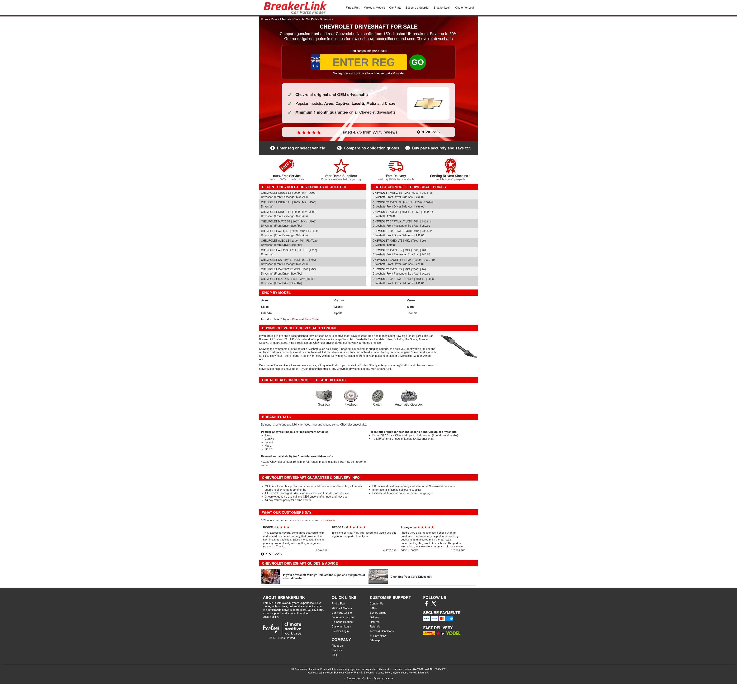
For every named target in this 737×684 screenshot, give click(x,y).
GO (417, 62)
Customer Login (465, 7)
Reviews (337, 650)
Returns (374, 622)
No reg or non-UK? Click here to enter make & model (368, 73)
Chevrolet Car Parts (305, 19)
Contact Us (376, 603)
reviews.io (329, 520)
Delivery (375, 617)
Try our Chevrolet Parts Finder (301, 319)
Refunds (375, 626)
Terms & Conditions (382, 631)
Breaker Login (442, 7)
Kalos (265, 306)
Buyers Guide (378, 612)
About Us (337, 645)
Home (264, 19)
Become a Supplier (417, 7)
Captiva (339, 300)
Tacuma (412, 313)
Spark (338, 313)
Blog (334, 655)
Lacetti (338, 306)
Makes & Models (374, 7)
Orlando (266, 313)
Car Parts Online (342, 612)
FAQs (373, 608)
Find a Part (352, 7)
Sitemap (375, 640)
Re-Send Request (342, 622)
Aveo (264, 300)
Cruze (411, 300)
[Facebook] (426, 604)
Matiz (410, 306)
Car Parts (395, 7)
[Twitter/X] (433, 604)
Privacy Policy (378, 635)
